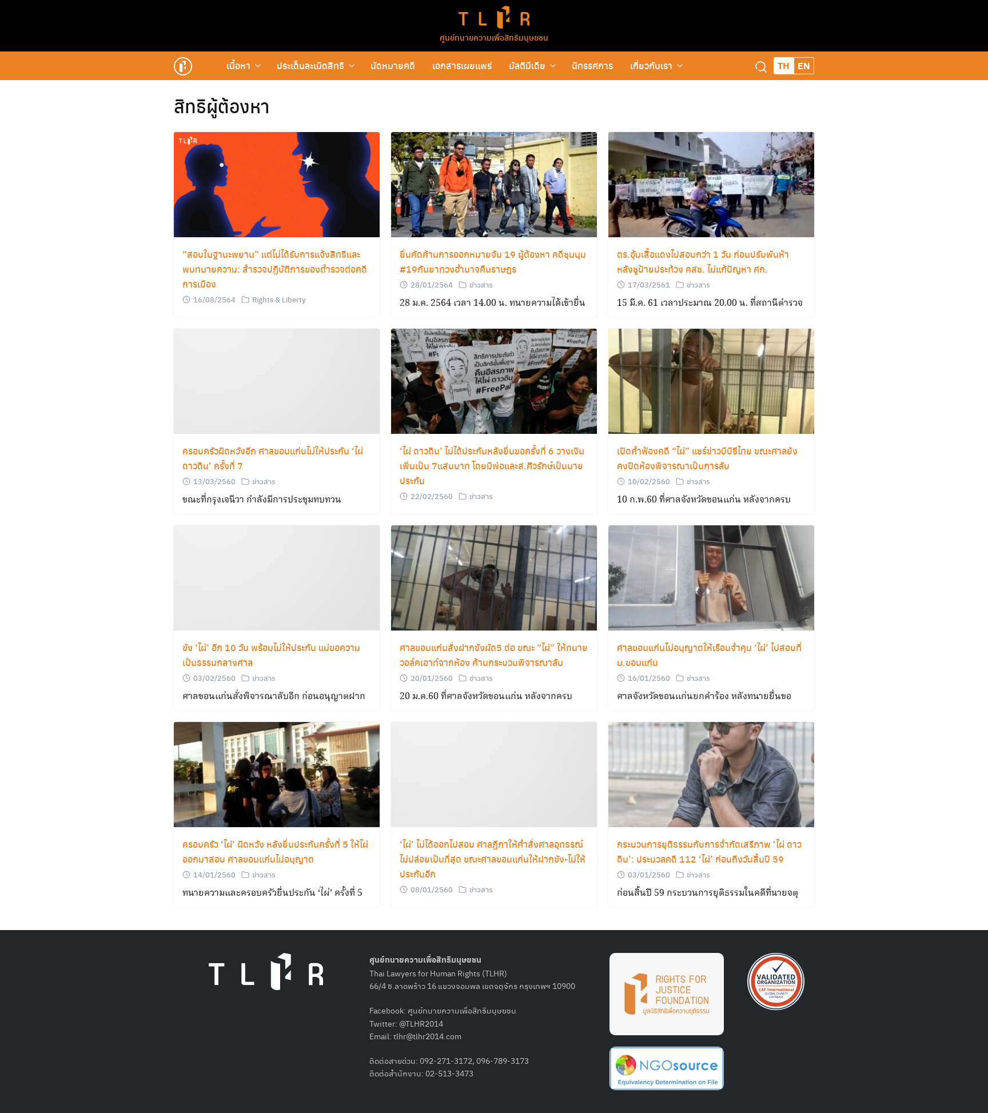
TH (784, 65)
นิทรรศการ (592, 65)
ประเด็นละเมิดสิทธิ (310, 65)
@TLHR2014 (421, 1023)
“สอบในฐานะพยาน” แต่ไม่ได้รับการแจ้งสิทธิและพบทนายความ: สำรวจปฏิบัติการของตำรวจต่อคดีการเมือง (274, 269)
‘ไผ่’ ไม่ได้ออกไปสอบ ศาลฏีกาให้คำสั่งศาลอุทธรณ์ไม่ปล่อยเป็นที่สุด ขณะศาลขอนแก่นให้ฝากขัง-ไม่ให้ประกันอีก (492, 858)
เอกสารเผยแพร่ (462, 65)
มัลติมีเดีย (527, 65)
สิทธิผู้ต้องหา (221, 106)
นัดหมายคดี (392, 65)
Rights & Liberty (279, 299)
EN (804, 65)
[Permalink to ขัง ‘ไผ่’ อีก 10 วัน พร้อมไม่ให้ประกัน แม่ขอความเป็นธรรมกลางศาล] (277, 578)
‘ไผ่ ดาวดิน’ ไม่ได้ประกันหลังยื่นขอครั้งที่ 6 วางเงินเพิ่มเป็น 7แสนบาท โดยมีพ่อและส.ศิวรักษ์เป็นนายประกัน (492, 465)
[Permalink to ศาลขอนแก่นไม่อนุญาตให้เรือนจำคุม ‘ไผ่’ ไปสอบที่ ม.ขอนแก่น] (711, 578)
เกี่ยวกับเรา (651, 65)
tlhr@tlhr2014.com (427, 1036)
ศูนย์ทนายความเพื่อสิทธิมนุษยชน (494, 37)
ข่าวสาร (481, 284)
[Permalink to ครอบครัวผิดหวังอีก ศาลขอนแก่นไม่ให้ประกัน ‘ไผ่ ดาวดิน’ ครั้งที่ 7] (277, 381)
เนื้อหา (238, 65)
